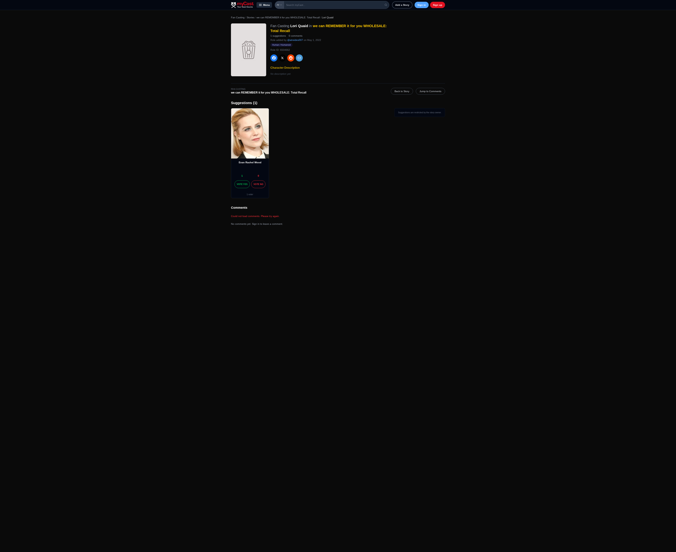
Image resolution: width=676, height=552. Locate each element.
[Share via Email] (299, 57)
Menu (266, 5)
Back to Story (402, 91)
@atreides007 (295, 40)
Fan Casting (238, 17)
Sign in (421, 5)
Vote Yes (242, 184)
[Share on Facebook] (273, 57)
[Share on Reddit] (290, 57)
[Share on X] (282, 57)
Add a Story (402, 5)
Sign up (437, 5)
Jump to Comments (430, 91)
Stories (250, 17)
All (278, 5)
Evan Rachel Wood (250, 162)
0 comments (295, 35)
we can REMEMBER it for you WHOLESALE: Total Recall (288, 17)
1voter (250, 194)
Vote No (258, 184)
